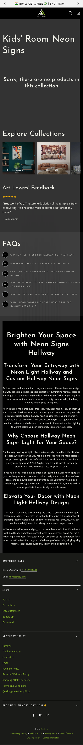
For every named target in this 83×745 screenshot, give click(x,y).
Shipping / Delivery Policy (16, 680)
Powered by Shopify (18, 733)
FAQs (5, 663)
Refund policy (36, 733)
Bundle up (8, 616)
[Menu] (4, 13)
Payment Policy (11, 668)
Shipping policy (33, 738)
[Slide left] (5, 3)
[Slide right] (77, 3)
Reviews (7, 645)
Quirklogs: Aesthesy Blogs (16, 691)
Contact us (8, 657)
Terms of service (66, 733)
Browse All (8, 622)
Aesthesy (44, 729)
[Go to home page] (41, 13)
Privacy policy (51, 733)
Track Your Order (12, 651)
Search (6, 599)
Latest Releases (11, 611)
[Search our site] (70, 13)
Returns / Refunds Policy (16, 674)
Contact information (51, 738)
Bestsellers (9, 605)
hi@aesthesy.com (17, 576)
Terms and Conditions (14, 685)
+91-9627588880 (29, 569)
